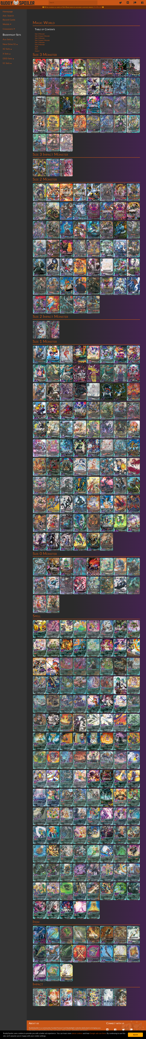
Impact (37, 51)
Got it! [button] (135, 1035)
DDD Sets (8, 59)
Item (36, 49)
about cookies (77, 1033)
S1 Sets (6, 63)
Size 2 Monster (40, 38)
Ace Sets (7, 39)
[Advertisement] (86, 14)
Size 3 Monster (40, 34)
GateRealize (97, 7)
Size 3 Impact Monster (42, 36)
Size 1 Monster (40, 42)
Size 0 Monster (40, 44)
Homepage (8, 12)
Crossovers (8, 29)
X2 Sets (6, 49)
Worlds (6, 24)
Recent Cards (9, 20)
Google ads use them (98, 1033)
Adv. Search (8, 16)
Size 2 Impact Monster (42, 40)
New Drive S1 (9, 44)
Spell (36, 47)
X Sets (6, 54)
